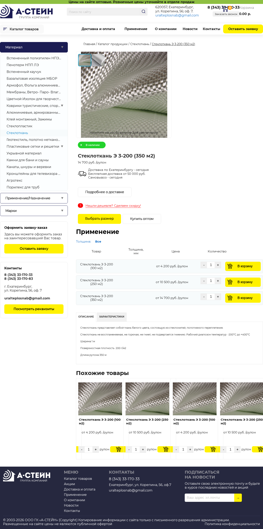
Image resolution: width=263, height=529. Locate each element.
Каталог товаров (24, 29)
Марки (11, 211)
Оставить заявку (243, 29)
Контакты (211, 29)
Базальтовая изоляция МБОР (32, 79)
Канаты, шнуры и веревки (29, 167)
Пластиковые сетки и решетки (33, 146)
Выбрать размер (99, 219)
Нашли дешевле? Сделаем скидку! (113, 206)
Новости (190, 29)
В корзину (245, 266)
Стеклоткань (17, 133)
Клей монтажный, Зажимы (29, 119)
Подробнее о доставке (104, 192)
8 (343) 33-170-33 (18, 275)
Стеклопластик (19, 126)
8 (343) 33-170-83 (18, 279)
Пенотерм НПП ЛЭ (23, 65)
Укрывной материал (24, 153)
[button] (123, 95)
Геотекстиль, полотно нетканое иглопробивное (34, 140)
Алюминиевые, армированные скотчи (34, 112)
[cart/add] (118, 449)
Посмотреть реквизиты (34, 309)
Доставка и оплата (98, 29)
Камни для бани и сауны (28, 160)
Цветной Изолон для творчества (34, 99)
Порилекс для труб (23, 187)
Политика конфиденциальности (232, 524)
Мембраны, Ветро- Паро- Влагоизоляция (34, 92)
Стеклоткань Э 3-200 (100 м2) (100, 421)
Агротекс (14, 180)
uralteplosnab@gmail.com (177, 15)
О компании (165, 29)
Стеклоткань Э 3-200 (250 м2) (147, 421)
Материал (13, 47)
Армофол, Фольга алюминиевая (34, 85)
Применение (136, 29)
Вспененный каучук (24, 72)
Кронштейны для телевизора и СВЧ (34, 174)
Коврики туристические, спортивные (34, 106)
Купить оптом (142, 219)
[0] (225, 9)
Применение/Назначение (27, 198)
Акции (69, 484)
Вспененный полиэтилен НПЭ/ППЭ (34, 58)
